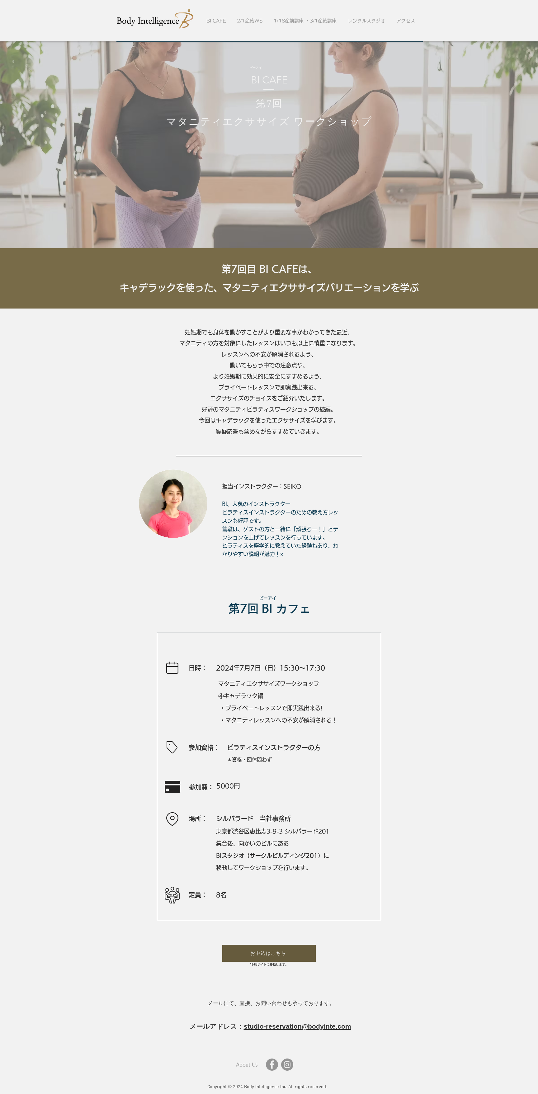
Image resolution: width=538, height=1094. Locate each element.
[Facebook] (272, 1065)
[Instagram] (287, 1065)
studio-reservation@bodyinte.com (297, 1026)
